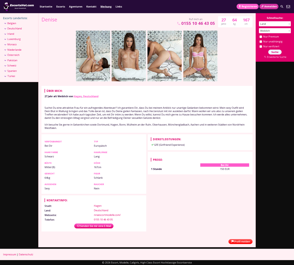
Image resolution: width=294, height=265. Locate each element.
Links (119, 6)
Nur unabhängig (273, 41)
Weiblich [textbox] (265, 30)
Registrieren (249, 6)
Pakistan (12, 60)
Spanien (12, 71)
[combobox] (275, 23)
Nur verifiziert (271, 46)
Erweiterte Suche (276, 57)
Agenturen (75, 6)
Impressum (9, 254)
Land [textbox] (263, 24)
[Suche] (282, 6)
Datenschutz (26, 254)
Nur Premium (271, 36)
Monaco (12, 44)
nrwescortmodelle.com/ (107, 215)
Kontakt (91, 6)
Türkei (11, 76)
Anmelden (270, 6)
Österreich (13, 55)
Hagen (78, 96)
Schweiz (11, 65)
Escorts (60, 6)
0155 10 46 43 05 (198, 23)
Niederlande (14, 49)
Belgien (11, 23)
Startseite (46, 6)
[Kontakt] (288, 6)
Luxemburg (14, 39)
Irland (10, 34)
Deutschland (90, 96)
